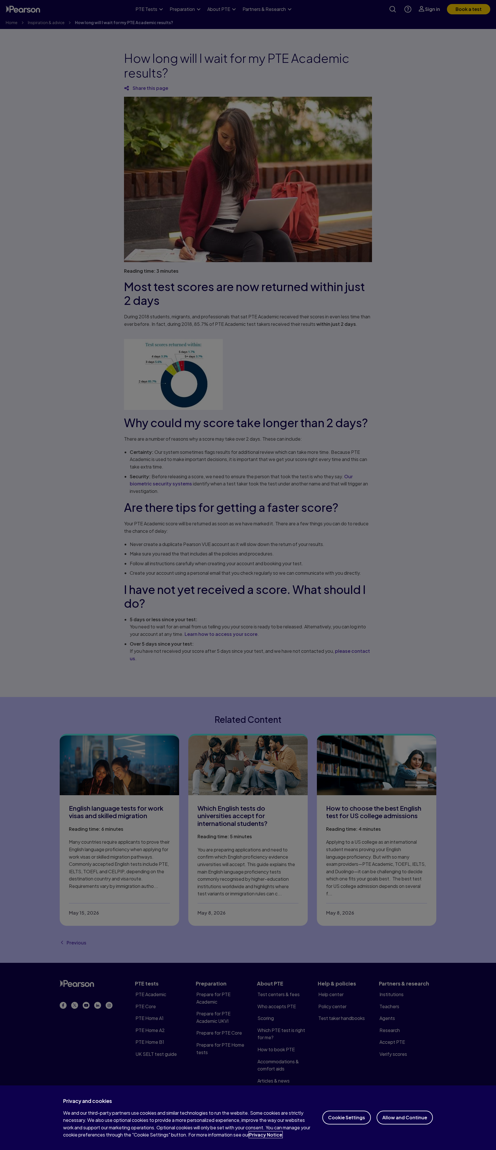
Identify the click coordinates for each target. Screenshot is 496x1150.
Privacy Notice (265, 1135)
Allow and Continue (404, 1117)
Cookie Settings (346, 1117)
